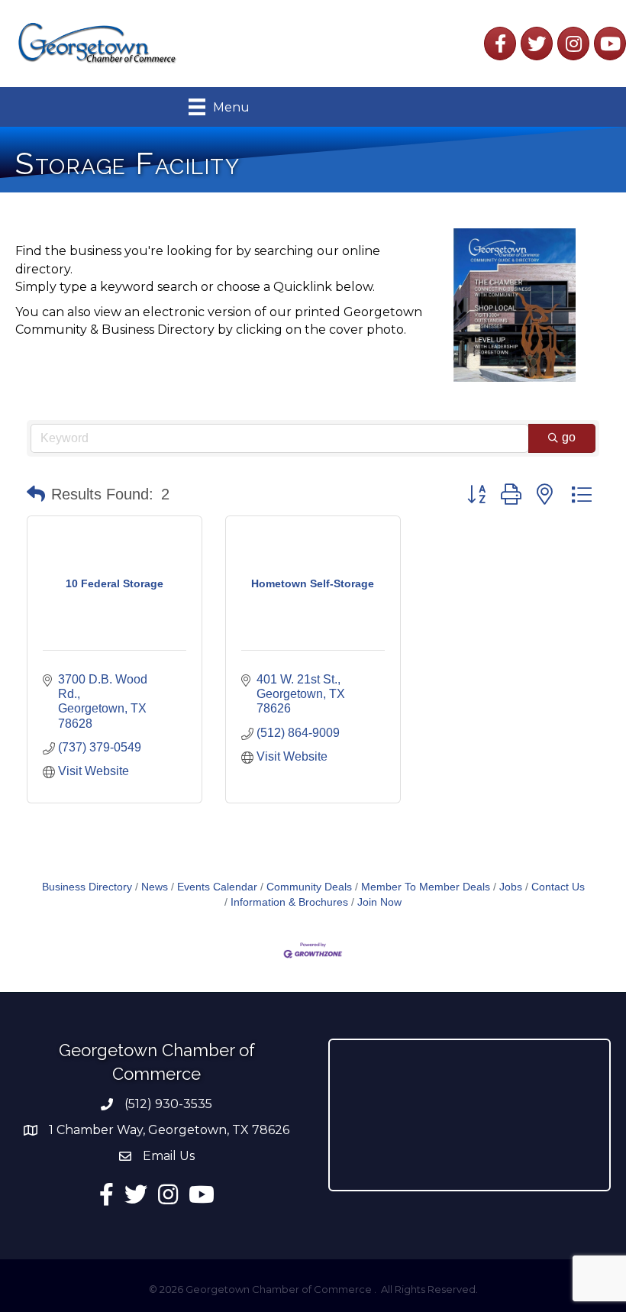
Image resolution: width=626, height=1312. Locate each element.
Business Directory (87, 887)
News (154, 887)
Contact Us (558, 887)
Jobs (510, 887)
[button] (36, 494)
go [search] (569, 437)
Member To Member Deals (425, 887)
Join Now (379, 902)
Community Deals (309, 887)
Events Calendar (217, 887)
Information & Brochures (289, 902)
